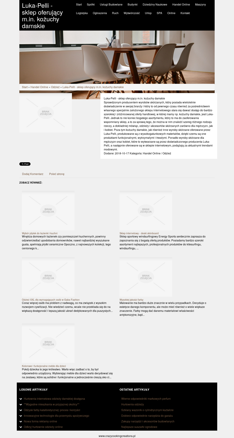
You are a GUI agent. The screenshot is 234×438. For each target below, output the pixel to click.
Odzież (55, 87)
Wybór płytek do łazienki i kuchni (39, 233)
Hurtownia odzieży (132, 404)
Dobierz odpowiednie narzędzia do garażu (147, 416)
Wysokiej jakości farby (131, 299)
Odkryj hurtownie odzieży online (43, 427)
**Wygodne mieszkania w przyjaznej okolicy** (51, 404)
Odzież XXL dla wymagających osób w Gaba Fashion (51, 299)
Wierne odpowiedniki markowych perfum (146, 399)
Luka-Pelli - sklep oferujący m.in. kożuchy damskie (93, 87)
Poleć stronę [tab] (56, 174)
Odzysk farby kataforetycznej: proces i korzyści (52, 410)
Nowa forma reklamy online (40, 421)
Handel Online (39, 87)
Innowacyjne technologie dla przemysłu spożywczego (56, 416)
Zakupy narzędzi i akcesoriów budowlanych (147, 421)
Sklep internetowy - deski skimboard (139, 233)
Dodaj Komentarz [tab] (32, 174)
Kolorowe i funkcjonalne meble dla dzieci (44, 366)
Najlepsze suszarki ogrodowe (139, 427)
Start (25, 87)
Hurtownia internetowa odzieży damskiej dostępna (54, 399)
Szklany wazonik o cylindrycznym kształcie (147, 410)
